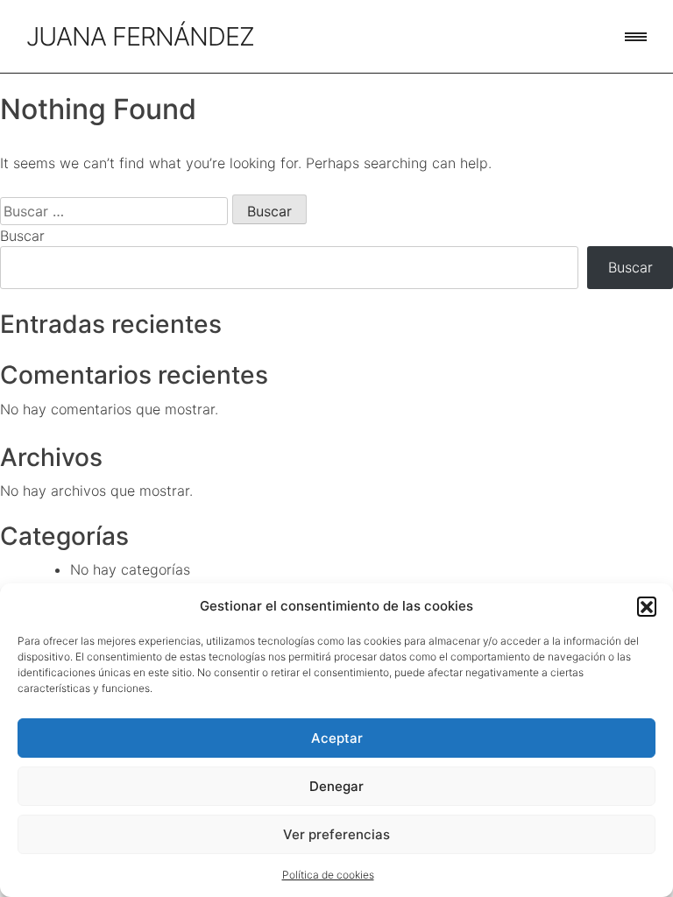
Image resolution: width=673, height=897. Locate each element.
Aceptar (337, 738)
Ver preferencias (336, 834)
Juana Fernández (140, 36)
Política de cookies (328, 874)
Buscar (22, 235)
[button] (646, 606)
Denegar (336, 786)
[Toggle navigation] (636, 36)
